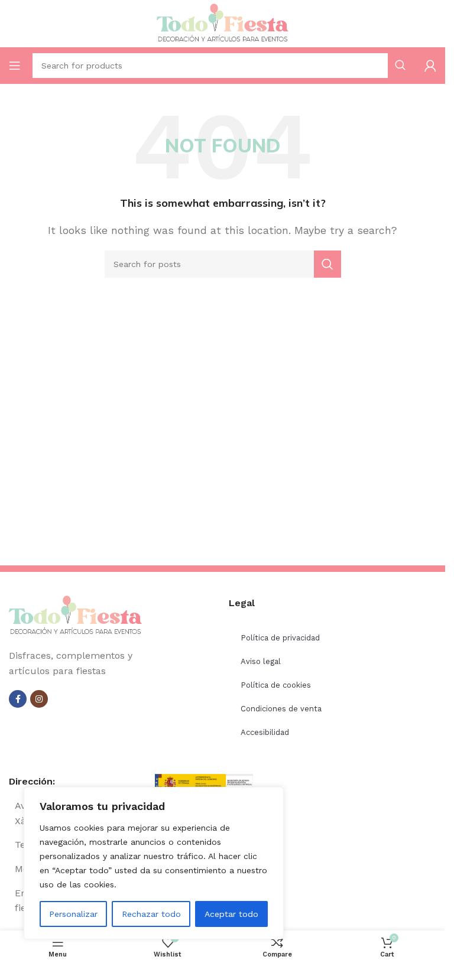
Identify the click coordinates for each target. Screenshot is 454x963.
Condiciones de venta (281, 708)
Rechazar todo (151, 914)
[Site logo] (223, 22)
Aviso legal (261, 661)
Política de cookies (276, 685)
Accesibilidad (265, 732)
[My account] (430, 65)
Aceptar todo (231, 914)
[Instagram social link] (39, 699)
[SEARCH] (327, 264)
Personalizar (73, 914)
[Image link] (75, 615)
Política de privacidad (280, 637)
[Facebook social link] (18, 699)
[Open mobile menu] (15, 65)
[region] (154, 863)
